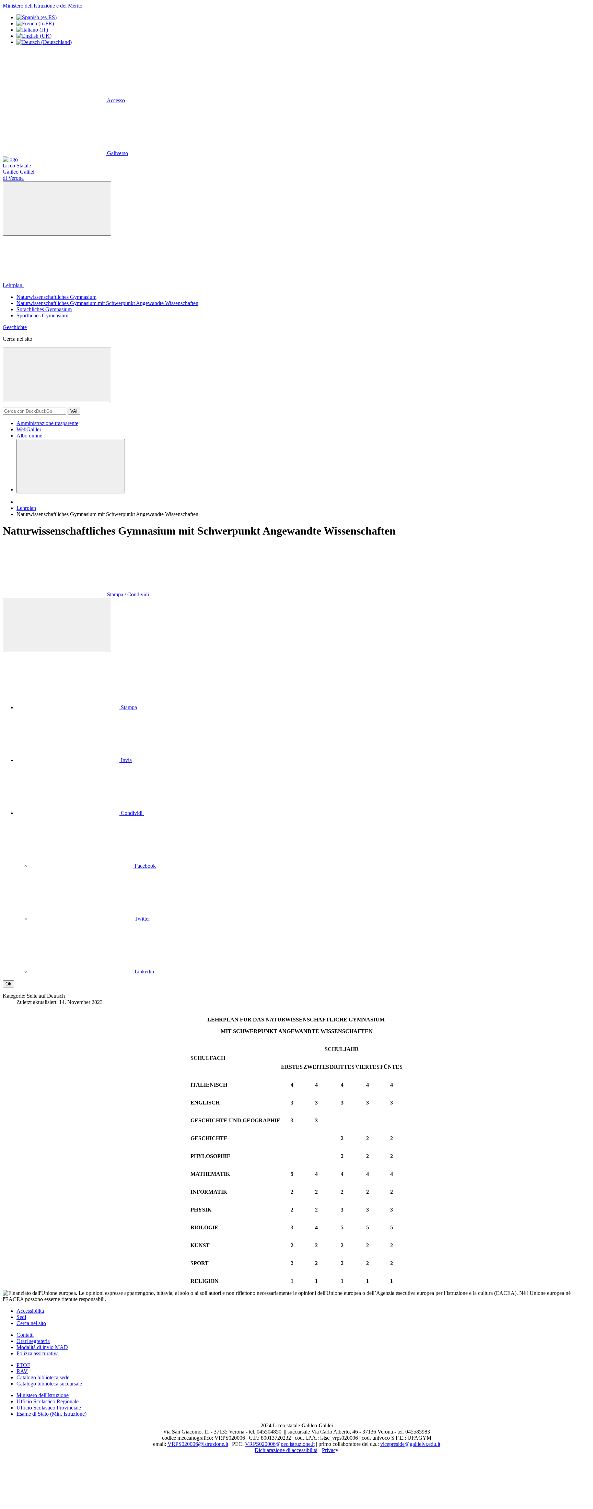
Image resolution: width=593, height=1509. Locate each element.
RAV (22, 1371)
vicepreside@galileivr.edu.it (410, 1444)
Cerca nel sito (31, 1323)
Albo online (29, 435)
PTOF (23, 1365)
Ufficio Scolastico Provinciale (48, 1408)
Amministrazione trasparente (47, 423)
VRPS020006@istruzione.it (197, 1444)
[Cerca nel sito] (70, 466)
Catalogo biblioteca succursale (49, 1384)
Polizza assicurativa (37, 1353)
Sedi (21, 1317)
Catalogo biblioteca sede (42, 1377)
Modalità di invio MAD (42, 1347)
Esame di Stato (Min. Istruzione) (51, 1414)
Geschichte (15, 327)
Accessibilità (30, 1311)
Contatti (25, 1335)
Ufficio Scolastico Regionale (47, 1401)
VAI (74, 411)
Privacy (330, 1450)
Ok (8, 983)
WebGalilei (28, 429)
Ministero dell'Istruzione (42, 1395)
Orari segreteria (33, 1341)
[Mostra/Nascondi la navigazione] (57, 208)
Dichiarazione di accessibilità (286, 1450)
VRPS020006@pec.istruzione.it (280, 1444)
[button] (131, 813)
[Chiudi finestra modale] (57, 375)
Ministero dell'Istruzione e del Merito (42, 6)
